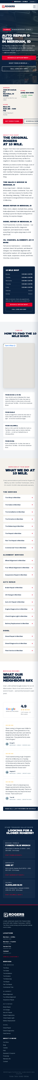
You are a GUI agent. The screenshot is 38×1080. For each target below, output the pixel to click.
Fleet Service (7, 1033)
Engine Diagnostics (9, 1015)
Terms (16, 1076)
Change (33, 1)
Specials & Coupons (9, 1053)
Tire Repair (6, 981)
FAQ (4, 1050)
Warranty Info (7, 1058)
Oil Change (6, 1009)
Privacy (11, 1076)
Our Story (6, 1042)
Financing (6, 1056)
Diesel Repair (7, 1028)
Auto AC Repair (7, 1012)
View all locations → (11, 956)
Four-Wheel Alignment (9, 997)
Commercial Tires (8, 987)
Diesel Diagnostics (8, 1030)
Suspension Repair (8, 1000)
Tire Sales (6, 970)
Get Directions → (13, 121)
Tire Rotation (7, 976)
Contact (5, 1061)
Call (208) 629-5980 (19, 69)
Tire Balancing (7, 979)
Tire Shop (6, 968)
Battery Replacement (9, 1020)
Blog (4, 1045)
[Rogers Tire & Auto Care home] (8, 7)
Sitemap (26, 1076)
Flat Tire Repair (7, 984)
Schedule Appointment (19, 304)
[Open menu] (34, 6)
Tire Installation (7, 973)
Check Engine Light (8, 1018)
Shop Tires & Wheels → (19, 63)
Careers (5, 1048)
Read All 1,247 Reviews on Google (20, 808)
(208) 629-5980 (27, 93)
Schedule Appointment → (19, 57)
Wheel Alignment (8, 994)
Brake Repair (7, 1007)
